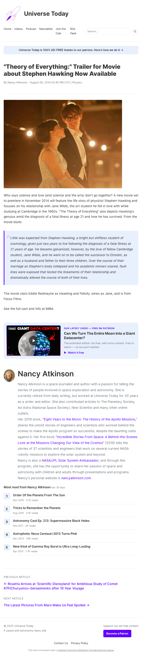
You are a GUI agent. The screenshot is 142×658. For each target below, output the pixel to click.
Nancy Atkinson (17, 82)
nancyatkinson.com (76, 478)
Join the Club (61, 31)
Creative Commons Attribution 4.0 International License (86, 650)
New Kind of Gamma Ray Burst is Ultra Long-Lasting (51, 546)
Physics (77, 82)
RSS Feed (73, 31)
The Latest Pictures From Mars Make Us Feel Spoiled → (46, 605)
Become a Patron (117, 633)
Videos (18, 28)
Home (7, 28)
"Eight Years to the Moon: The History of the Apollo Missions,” (90, 419)
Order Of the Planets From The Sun (39, 495)
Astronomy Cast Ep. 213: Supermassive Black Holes (51, 521)
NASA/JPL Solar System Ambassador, (70, 460)
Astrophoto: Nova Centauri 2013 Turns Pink (45, 534)
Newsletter (46, 28)
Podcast (31, 28)
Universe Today (46, 13)
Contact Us (61, 643)
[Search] (135, 31)
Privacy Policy (79, 643)
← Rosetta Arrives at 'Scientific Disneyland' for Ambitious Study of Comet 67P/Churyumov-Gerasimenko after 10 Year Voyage (61, 586)
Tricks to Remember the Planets (36, 508)
